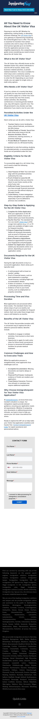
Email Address (12, 472)
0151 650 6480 (21, 716)
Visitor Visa (23, 222)
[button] (19, 704)
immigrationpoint (12, 400)
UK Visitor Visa (26, 35)
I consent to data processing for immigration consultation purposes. (20, 496)
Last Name (11, 455)
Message (10, 480)
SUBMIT (19, 502)
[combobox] (9, 467)
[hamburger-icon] (36, 13)
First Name (11, 446)
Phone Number (12, 463)
